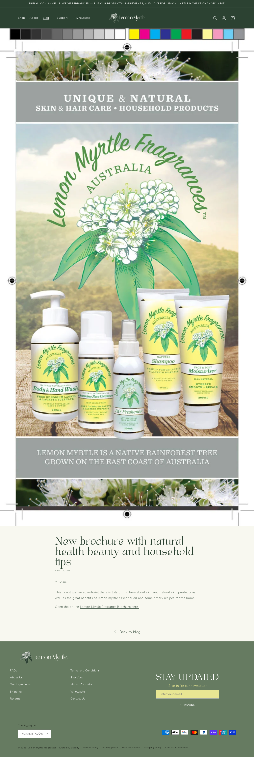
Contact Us (77, 698)
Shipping (16, 692)
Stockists (76, 677)
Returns (15, 698)
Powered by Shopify (68, 747)
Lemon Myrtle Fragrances (42, 747)
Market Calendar (81, 684)
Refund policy (90, 747)
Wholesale (77, 692)
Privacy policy (110, 747)
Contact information (176, 747)
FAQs (13, 670)
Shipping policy (153, 747)
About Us (16, 677)
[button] (47, 18)
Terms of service (131, 747)
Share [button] (63, 582)
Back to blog (129, 631)
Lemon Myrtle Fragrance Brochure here (109, 607)
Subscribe (187, 705)
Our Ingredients (20, 684)
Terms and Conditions (85, 670)
